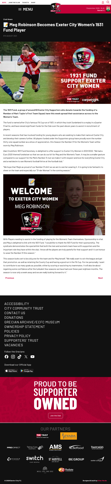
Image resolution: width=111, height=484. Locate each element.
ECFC (4, 2)
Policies (11, 331)
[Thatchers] (97, 447)
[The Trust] (42, 436)
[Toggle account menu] (103, 2)
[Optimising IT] (13, 459)
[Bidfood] (76, 447)
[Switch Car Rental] (34, 459)
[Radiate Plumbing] (66, 470)
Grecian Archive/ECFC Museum (32, 322)
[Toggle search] (108, 2)
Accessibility (16, 303)
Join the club (14, 2)
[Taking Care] (34, 447)
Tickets (25, 2)
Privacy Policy (17, 336)
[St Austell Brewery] (55, 459)
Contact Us (14, 313)
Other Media (102, 480)
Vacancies (13, 345)
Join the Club (55, 415)
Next (100, 278)
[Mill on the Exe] (45, 470)
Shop (33, 2)
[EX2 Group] (76, 459)
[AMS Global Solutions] (55, 447)
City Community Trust (24, 308)
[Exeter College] (97, 459)
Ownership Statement (24, 326)
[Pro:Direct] (13, 447)
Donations (13, 317)
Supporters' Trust (21, 340)
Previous (9, 278)
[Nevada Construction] (68, 436)
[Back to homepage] (55, 8)
